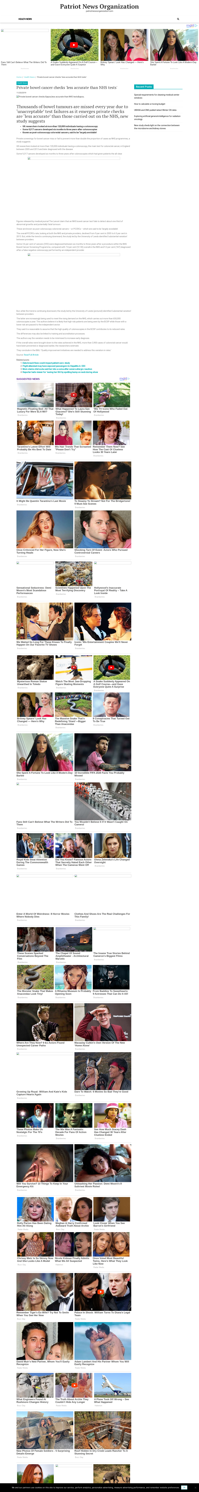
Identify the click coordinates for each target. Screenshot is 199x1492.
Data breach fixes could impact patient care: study (46, 363)
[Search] (178, 19)
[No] (195, 1487)
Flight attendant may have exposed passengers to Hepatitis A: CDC (54, 366)
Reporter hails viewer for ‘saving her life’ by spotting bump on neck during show (60, 372)
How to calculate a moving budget (149, 104)
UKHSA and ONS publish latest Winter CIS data (155, 110)
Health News (25, 19)
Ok (184, 1487)
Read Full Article (31, 355)
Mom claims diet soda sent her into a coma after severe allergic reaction (57, 369)
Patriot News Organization (99, 6)
